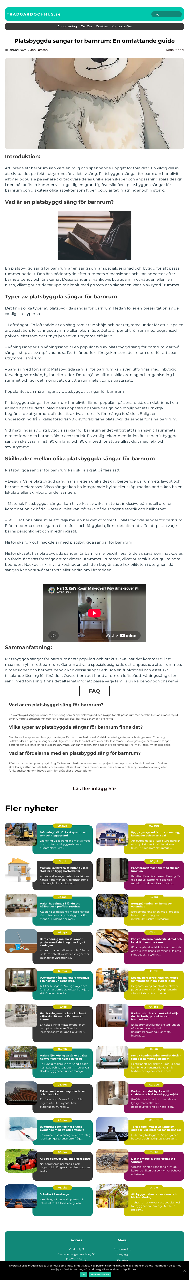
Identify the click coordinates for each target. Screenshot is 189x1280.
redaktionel (175, 50)
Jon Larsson (39, 50)
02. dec (154, 1084)
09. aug (63, 825)
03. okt (62, 1187)
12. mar (62, 971)
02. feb (62, 1049)
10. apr (154, 897)
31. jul (62, 861)
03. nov (154, 1120)
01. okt (154, 1187)
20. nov (62, 1120)
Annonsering (67, 26)
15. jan (154, 1049)
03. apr (62, 932)
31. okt (154, 1152)
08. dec (62, 1084)
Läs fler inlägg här (94, 788)
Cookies (102, 26)
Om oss (86, 26)
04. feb (154, 1006)
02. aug (154, 825)
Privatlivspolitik (100, 1274)
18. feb (63, 1006)
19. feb (154, 971)
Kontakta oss (121, 26)
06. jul (154, 861)
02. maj (62, 897)
